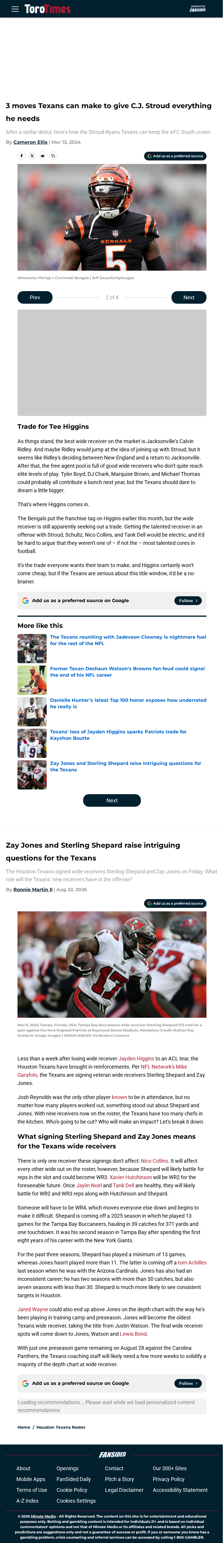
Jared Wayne (33, 1309)
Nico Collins (154, 1161)
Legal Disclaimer (124, 1490)
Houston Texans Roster (60, 1427)
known (120, 1097)
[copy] (53, 156)
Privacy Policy (169, 1479)
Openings (67, 1468)
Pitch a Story (119, 1479)
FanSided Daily (74, 1479)
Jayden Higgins (136, 1058)
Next (189, 297)
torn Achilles (192, 1262)
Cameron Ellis (30, 142)
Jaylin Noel (89, 1185)
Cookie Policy (72, 1490)
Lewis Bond (133, 1334)
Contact (114, 1468)
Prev (35, 297)
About (23, 1468)
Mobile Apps (30, 1479)
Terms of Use (31, 1490)
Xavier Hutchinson (131, 1177)
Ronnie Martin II (32, 889)
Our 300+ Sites (170, 1468)
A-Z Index (27, 1501)
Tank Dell (123, 1185)
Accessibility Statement (180, 1490)
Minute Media (43, 1516)
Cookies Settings (76, 1501)
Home (24, 1427)
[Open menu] (15, 8)
